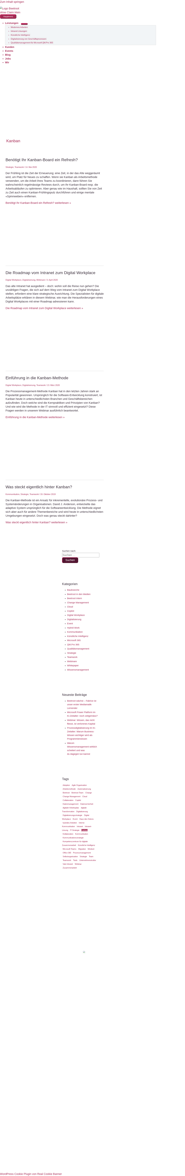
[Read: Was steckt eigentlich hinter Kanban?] (75, 479)
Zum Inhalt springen (12, 1)
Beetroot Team (77, 793)
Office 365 (67, 853)
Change (88, 793)
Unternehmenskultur (87, 860)
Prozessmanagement (82, 853)
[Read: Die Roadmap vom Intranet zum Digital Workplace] (75, 264)
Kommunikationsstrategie (73, 838)
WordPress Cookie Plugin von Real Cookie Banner (31, 1173)
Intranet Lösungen (19, 31)
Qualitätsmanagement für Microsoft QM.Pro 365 (32, 43)
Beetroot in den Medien (78, 594)
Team (91, 856)
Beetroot (66, 793)
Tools (75, 860)
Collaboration (68, 800)
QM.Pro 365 (73, 644)
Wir (7, 62)
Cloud (70, 606)
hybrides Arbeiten (70, 823)
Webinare (40, 280)
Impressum (69, 1163)
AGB (115, 1163)
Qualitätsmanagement (78, 648)
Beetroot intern (74, 598)
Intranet (80, 826)
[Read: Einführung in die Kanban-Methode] (75, 370)
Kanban (84, 830)
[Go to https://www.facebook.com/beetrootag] (92, 1148)
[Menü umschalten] (24, 24)
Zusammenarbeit (70, 868)
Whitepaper (73, 665)
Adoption (66, 785)
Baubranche (73, 590)
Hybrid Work (73, 628)
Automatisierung (84, 789)
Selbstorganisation (70, 856)
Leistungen (11, 23)
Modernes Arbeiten (19, 27)
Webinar (78, 864)
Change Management (78, 602)
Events (9, 51)
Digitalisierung (28, 280)
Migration (82, 849)
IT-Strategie (74, 830)
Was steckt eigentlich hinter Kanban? (39, 487)
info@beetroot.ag (118, 941)
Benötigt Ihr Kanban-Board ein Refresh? (42, 160)
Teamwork (19, 167)
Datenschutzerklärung (95, 1163)
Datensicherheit (86, 804)
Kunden (9, 47)
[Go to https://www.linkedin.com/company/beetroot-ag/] (84, 1148)
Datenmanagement (70, 804)
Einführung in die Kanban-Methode (37, 378)
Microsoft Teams (69, 849)
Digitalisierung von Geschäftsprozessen (28, 39)
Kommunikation (13, 494)
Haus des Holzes (86, 819)
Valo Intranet (68, 864)
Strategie (10, 167)
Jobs (8, 58)
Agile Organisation (79, 785)
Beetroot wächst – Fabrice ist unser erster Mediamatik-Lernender (81, 704)
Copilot (70, 611)
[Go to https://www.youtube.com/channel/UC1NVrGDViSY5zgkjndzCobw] (100, 1148)
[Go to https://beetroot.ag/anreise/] (92, 1045)
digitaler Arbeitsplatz (71, 808)
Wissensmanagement (78, 670)
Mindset (91, 849)
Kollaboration (68, 834)
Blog (8, 54)
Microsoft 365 (74, 640)
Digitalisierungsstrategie (72, 815)
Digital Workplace (13, 280)
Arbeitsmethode (69, 789)
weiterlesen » (38, 202)
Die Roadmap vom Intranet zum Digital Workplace (50, 272)
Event (70, 623)
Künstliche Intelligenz (20, 35)
